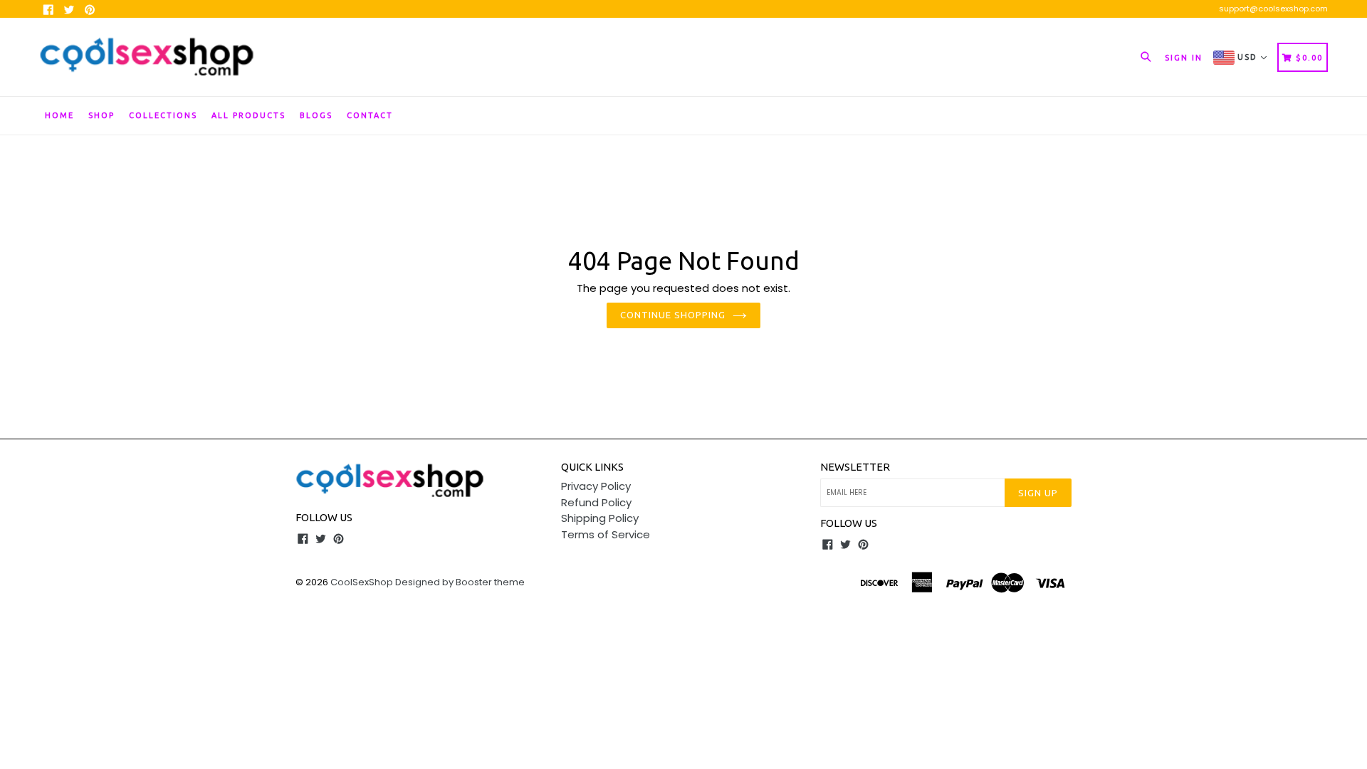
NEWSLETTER (855, 467)
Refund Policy (596, 502)
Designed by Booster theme (460, 582)
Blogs (316, 115)
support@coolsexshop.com (1273, 8)
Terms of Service (605, 534)
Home (59, 115)
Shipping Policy (600, 518)
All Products (248, 115)
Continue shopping (673, 315)
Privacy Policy (596, 485)
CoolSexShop (361, 582)
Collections (163, 115)
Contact (370, 115)
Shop (101, 115)
